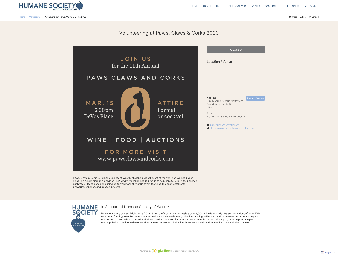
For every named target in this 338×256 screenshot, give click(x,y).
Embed (315, 16)
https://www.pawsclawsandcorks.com (232, 128)
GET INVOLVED (237, 6)
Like (304, 16)
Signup (294, 6)
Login (312, 6)
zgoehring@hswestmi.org (224, 124)
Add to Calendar (256, 98)
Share (294, 16)
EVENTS (255, 6)
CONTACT (270, 6)
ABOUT (207, 6)
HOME (194, 6)
